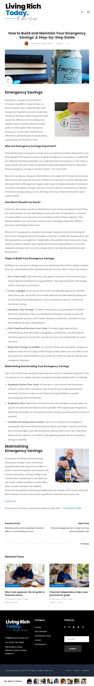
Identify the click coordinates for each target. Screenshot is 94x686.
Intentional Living (43, 636)
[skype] (73, 627)
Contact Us (10, 501)
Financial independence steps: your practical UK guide (68, 594)
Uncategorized (13, 586)
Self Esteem (40, 644)
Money (59, 43)
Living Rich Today (72, 508)
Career (38, 640)
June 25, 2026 (55, 602)
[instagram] (83, 627)
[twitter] (78, 627)
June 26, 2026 (11, 602)
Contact (85, 670)
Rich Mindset (41, 631)
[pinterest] (69, 627)
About (76, 670)
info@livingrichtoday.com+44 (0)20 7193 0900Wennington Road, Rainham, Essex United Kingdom (17, 646)
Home (68, 670)
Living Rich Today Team (41, 43)
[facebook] (64, 627)
